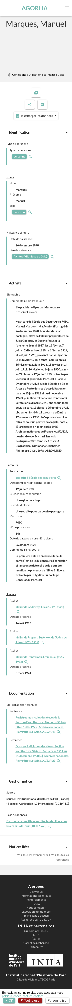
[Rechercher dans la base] (50, 826)
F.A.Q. (36, 904)
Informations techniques (36, 896)
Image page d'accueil (36, 916)
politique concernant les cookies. (23, 996)
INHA (36, 935)
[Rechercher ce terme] (31, 156)
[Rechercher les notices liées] (59, 477)
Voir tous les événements (32, 854)
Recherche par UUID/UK (36, 920)
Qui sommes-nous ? (36, 931)
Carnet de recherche (36, 943)
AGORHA (35, 8)
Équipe (36, 939)
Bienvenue (36, 892)
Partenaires (36, 947)
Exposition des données (36, 912)
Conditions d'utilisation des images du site (38, 74)
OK (10, 1000)
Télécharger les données (37, 115)
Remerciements (36, 900)
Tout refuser (31, 1000)
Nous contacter (36, 908)
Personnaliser (57, 1000)
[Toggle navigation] (67, 8)
